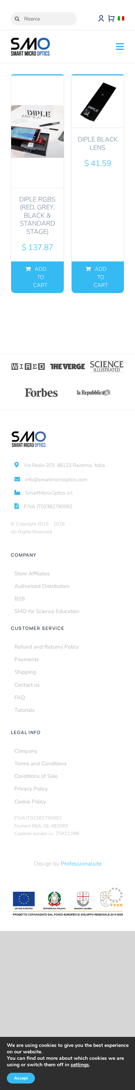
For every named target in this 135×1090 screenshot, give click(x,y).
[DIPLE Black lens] (98, 101)
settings (80, 1065)
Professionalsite (81, 864)
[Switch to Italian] (121, 18)
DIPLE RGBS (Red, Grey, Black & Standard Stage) (37, 215)
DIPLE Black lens (98, 143)
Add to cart (40, 277)
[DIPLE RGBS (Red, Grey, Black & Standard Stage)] (37, 131)
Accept (21, 1078)
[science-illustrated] (106, 363)
